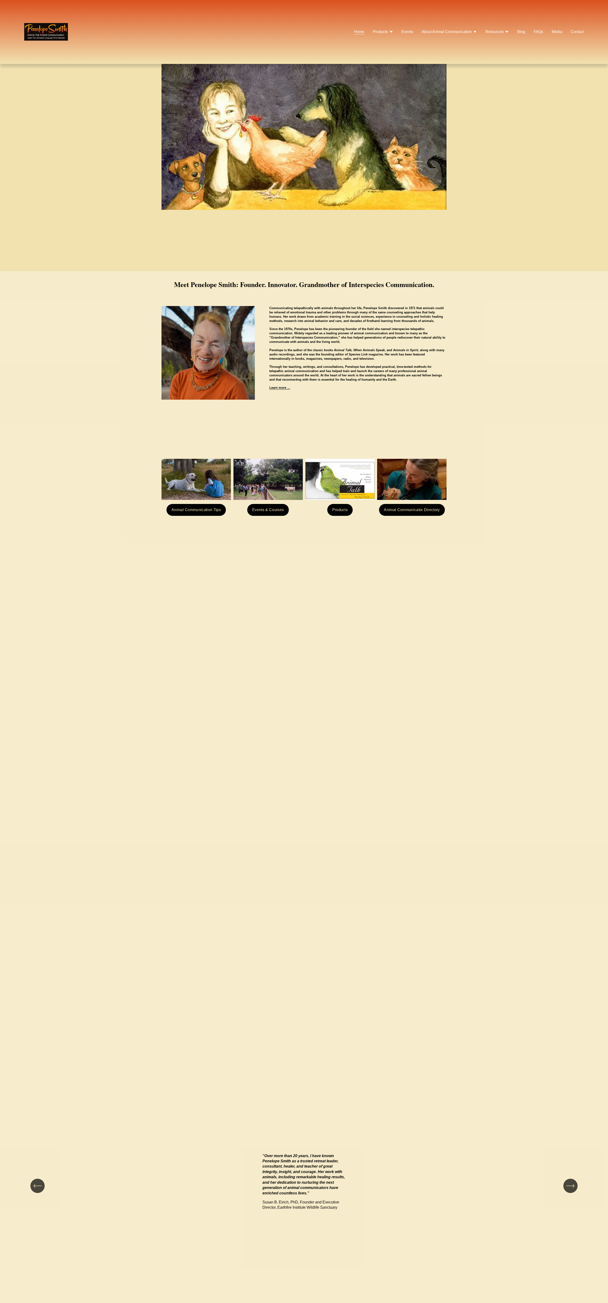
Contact (577, 32)
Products (340, 510)
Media (557, 32)
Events (407, 32)
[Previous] (37, 1186)
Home (359, 32)
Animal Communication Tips (196, 510)
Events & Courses (268, 510)
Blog (521, 32)
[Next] (570, 1186)
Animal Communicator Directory (412, 510)
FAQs (538, 32)
